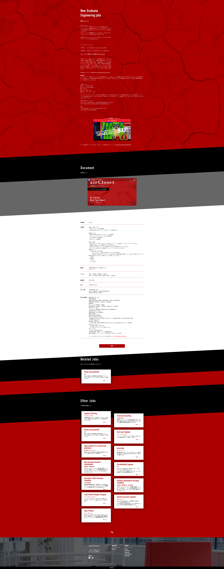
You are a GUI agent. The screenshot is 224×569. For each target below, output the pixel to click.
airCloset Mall (127, 552)
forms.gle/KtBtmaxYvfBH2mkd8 (119, 336)
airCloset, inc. (114, 549)
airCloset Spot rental (128, 554)
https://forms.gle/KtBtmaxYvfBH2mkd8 (123, 144)
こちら (103, 54)
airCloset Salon (127, 555)
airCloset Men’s (127, 550)
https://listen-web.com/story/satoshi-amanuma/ (100, 72)
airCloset (126, 549)
